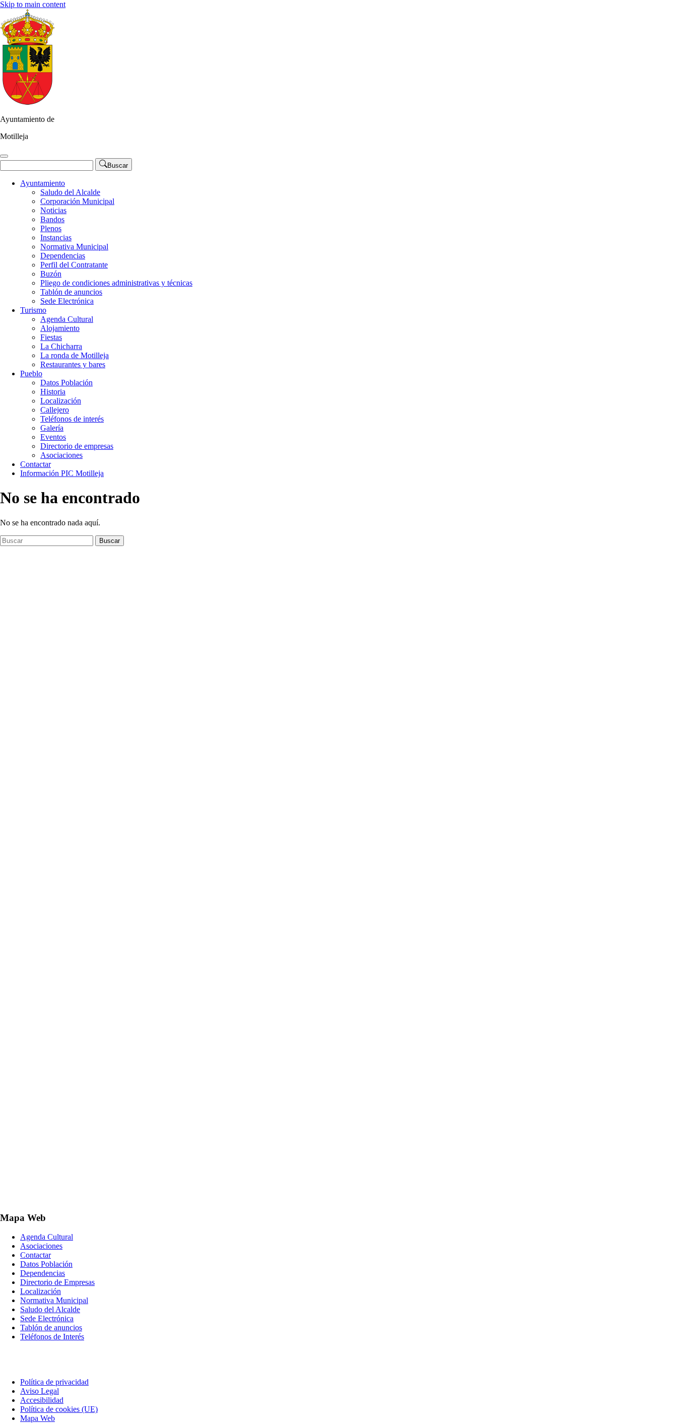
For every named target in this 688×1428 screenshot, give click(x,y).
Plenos (50, 228)
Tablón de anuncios (71, 292)
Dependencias (62, 255)
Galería (51, 428)
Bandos (52, 219)
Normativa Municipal (74, 246)
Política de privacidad (54, 1382)
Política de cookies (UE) (59, 1409)
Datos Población (66, 382)
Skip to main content (32, 4)
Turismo (33, 310)
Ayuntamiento (42, 183)
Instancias (56, 237)
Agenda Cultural (66, 319)
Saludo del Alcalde (70, 192)
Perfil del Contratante (74, 264)
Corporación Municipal (77, 201)
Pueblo (31, 373)
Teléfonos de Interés (52, 1336)
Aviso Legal (39, 1391)
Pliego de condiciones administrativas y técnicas (116, 283)
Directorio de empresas (76, 446)
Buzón (50, 273)
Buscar (109, 541)
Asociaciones (61, 455)
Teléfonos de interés (72, 419)
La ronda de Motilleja (74, 355)
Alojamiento (60, 328)
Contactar (35, 464)
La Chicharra (61, 346)
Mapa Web (37, 1418)
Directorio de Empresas (57, 1282)
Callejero (54, 409)
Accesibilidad (41, 1400)
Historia (52, 391)
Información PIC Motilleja (62, 473)
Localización (60, 400)
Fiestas (51, 337)
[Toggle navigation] (4, 156)
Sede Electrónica (67, 301)
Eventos (53, 437)
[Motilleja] (27, 102)
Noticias (53, 210)
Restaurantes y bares (72, 364)
